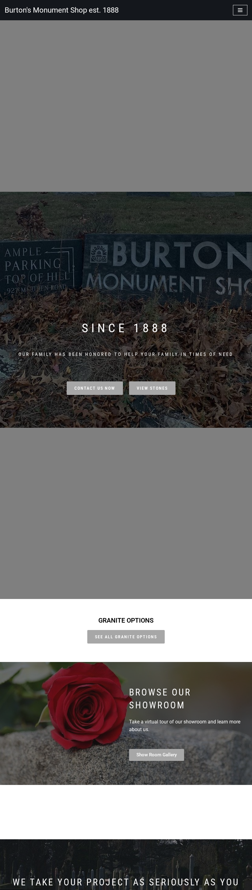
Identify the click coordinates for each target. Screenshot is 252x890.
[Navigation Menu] (240, 10)
